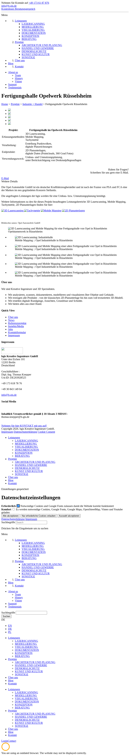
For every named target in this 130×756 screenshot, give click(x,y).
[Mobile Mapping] (51, 210)
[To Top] (5, 750)
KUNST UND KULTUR (29, 471)
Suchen (6, 616)
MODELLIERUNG (26, 443)
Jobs (10, 329)
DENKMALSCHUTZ (27, 468)
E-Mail (5, 178)
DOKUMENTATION (27, 449)
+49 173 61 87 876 (39, 2)
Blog (10, 480)
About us (13, 72)
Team (18, 75)
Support (12, 84)
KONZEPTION (23, 452)
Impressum (14, 335)
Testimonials (14, 87)
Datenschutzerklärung (25, 431)
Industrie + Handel (32, 104)
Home (4, 104)
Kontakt (12, 483)
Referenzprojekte (17, 323)
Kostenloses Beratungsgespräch (18, 8)
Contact (12, 740)
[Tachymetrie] (32, 210)
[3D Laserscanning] (12, 210)
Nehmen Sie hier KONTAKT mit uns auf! (24, 425)
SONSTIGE (21, 474)
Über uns (13, 317)
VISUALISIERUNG (26, 446)
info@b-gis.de (9, 5)
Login (4, 740)
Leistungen (14, 437)
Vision (18, 81)
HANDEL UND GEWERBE (31, 465)
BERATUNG (22, 455)
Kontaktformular (17, 332)
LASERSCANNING (26, 440)
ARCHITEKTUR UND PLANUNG (35, 462)
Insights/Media (16, 326)
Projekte (15, 104)
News (11, 320)
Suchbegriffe (8, 522)
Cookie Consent (46, 431)
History (19, 78)
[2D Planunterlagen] (73, 210)
